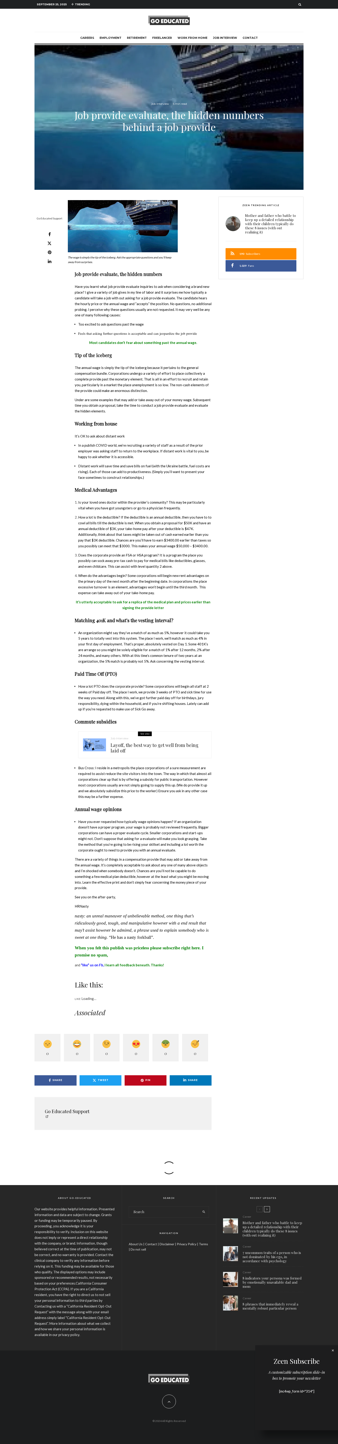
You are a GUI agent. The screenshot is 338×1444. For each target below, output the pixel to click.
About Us (136, 1244)
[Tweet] (49, 243)
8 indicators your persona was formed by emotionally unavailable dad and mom (272, 1282)
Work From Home (192, 38)
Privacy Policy (186, 1244)
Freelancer (162, 38)
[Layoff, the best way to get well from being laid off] (94, 744)
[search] (204, 1211)
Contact (250, 38)
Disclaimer (167, 1244)
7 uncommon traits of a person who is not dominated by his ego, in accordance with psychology (272, 1257)
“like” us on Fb (92, 965)
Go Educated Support (49, 218)
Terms (203, 1244)
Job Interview (225, 38)
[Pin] (49, 252)
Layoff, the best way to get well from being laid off (154, 747)
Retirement (137, 38)
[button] (123, 226)
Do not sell (138, 1249)
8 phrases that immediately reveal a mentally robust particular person (270, 1306)
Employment (110, 38)
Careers (87, 38)
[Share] (49, 234)
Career (247, 1216)
